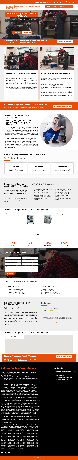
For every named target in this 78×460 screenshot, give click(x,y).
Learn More (16, 32)
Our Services (27, 32)
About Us (48, 6)
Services (54, 6)
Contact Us (62, 6)
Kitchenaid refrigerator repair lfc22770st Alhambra (25, 104)
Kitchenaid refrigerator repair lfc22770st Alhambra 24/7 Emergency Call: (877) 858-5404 (25, 42)
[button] (42, 314)
